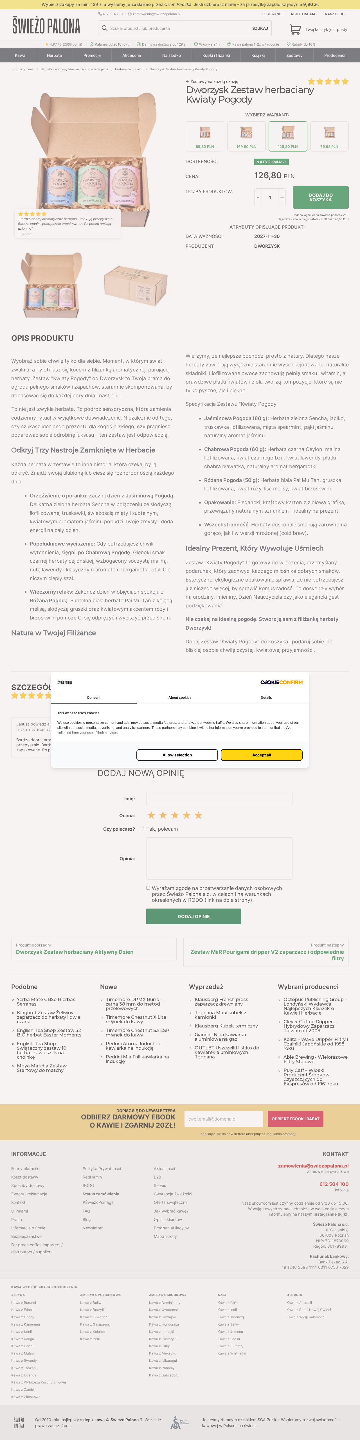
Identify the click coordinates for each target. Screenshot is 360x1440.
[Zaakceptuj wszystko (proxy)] (262, 755)
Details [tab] (266, 698)
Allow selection (177, 754)
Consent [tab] (93, 698)
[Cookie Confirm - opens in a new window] (281, 682)
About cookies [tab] (180, 698)
